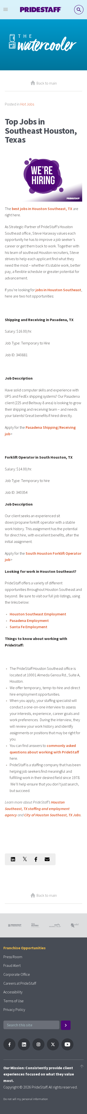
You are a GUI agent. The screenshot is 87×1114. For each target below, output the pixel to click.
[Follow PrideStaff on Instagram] (38, 1049)
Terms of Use (13, 1000)
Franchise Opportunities (24, 947)
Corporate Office (16, 974)
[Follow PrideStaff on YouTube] (67, 1049)
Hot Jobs (27, 104)
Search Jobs (79, 9)
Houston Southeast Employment (38, 614)
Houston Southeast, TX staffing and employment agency (37, 808)
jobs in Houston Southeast (58, 289)
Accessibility (12, 991)
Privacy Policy (14, 1009)
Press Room (12, 956)
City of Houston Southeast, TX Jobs (52, 814)
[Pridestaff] (41, 9)
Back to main (46, 83)
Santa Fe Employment (28, 626)
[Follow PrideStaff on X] (53, 1049)
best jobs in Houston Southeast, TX (42, 208)
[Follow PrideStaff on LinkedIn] (24, 1049)
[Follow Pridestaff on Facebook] (9, 1049)
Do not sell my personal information (25, 1099)
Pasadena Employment (29, 620)
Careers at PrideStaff (19, 983)
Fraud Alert (12, 965)
